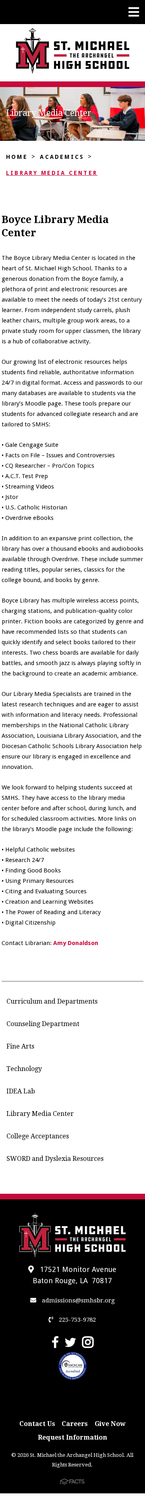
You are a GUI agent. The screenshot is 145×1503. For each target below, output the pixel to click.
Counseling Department (42, 1024)
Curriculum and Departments (51, 1001)
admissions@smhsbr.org (77, 1300)
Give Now (110, 1424)
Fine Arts (20, 1046)
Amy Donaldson (75, 943)
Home (17, 157)
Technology (24, 1069)
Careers (75, 1424)
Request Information (72, 1437)
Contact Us (37, 1424)
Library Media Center (51, 173)
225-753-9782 (76, 1319)
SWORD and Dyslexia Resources (55, 1158)
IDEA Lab (20, 1091)
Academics (62, 157)
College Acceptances (37, 1136)
